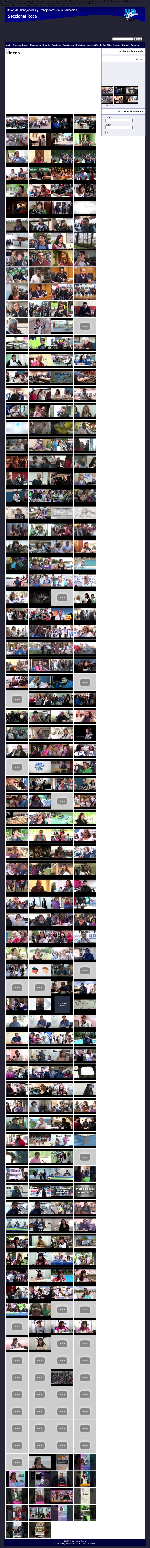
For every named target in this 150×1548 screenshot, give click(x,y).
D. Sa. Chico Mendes (110, 45)
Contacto (135, 45)
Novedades (35, 45)
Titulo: (108, 117)
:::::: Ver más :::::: (110, 105)
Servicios (56, 45)
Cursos (125, 45)
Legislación (92, 45)
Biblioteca (80, 45)
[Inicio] (75, 14)
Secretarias (68, 45)
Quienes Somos (20, 45)
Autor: (108, 125)
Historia (46, 45)
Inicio (8, 49)
